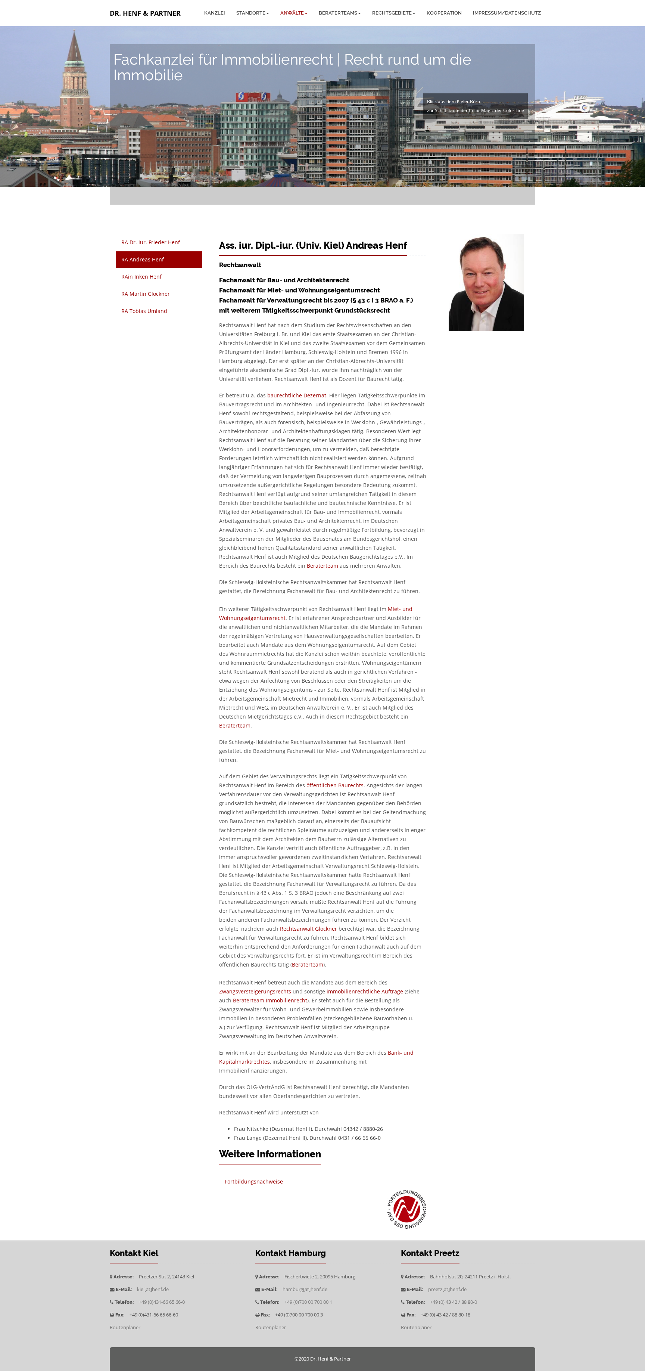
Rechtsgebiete (392, 13)
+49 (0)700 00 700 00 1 (308, 1302)
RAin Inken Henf (141, 276)
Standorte (250, 13)
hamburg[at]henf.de (305, 1289)
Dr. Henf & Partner (145, 13)
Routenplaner (125, 1327)
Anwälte (292, 13)
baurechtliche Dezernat (296, 395)
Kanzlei (214, 13)
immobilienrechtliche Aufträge (365, 991)
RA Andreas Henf (142, 259)
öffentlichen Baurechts (335, 785)
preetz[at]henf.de (447, 1289)
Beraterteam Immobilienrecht (270, 1000)
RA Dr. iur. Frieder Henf (150, 242)
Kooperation (444, 13)
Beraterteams (338, 13)
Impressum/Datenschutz (507, 13)
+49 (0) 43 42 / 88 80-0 (453, 1302)
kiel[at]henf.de (153, 1289)
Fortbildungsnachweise (254, 1181)
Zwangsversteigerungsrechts (255, 991)
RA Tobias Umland (144, 310)
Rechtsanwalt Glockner (308, 928)
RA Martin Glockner (145, 293)
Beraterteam (322, 565)
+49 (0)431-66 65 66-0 (162, 1302)
